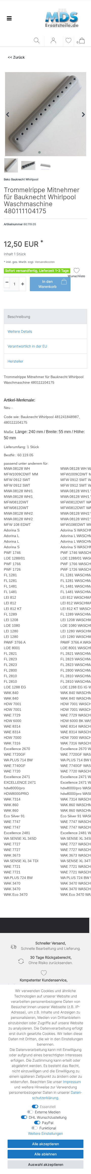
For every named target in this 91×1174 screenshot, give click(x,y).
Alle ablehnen (45, 1154)
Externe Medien (47, 1112)
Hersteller (15, 361)
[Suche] (38, 41)
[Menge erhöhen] (22, 284)
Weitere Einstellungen (45, 1133)
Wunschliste (76, 276)
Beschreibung (19, 316)
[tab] (45, 316)
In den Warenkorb (47, 284)
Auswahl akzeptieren (45, 1164)
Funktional (47, 1128)
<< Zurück (16, 57)
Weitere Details (20, 331)
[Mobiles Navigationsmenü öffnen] (9, 18)
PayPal (47, 1122)
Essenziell (48, 1106)
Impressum (72, 1081)
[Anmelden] (54, 42)
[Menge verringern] (7, 282)
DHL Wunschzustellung (47, 1117)
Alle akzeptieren (45, 1144)
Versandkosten (44, 262)
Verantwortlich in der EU (27, 346)
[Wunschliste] (68, 41)
